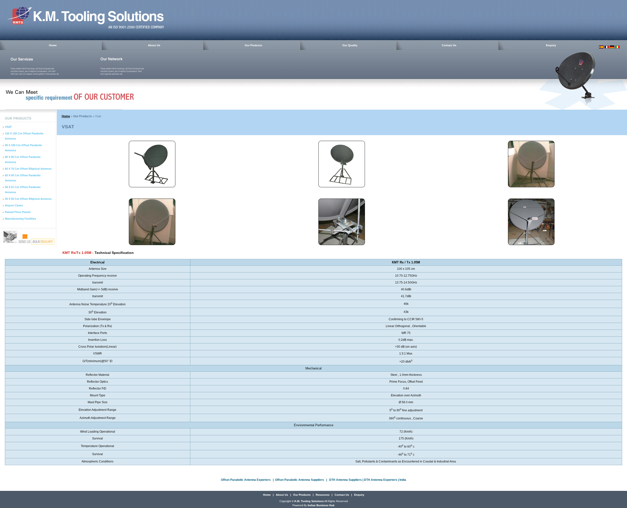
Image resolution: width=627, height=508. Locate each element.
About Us (154, 45)
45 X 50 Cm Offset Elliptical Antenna (28, 198)
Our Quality (349, 45)
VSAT (8, 126)
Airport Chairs (14, 205)
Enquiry (551, 45)
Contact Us (449, 45)
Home (53, 45)
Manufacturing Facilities (20, 218)
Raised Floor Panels (18, 212)
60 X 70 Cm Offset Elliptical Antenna (28, 168)
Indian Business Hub (321, 505)
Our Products (253, 45)
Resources (322, 494)
